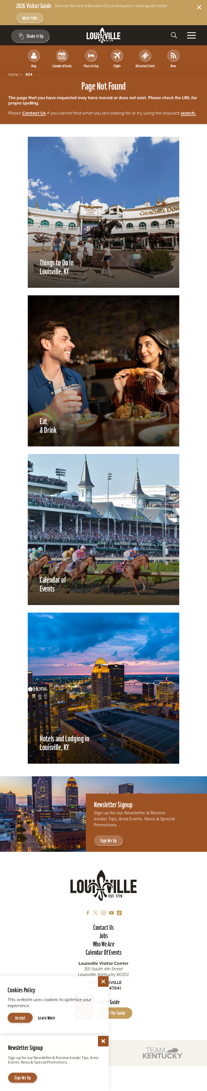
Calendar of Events (62, 66)
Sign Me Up (108, 840)
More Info (29, 18)
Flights (117, 66)
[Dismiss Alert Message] (199, 7)
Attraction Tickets (145, 66)
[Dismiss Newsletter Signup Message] (103, 1041)
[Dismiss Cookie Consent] (103, 981)
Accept (20, 1017)
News (173, 66)
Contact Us (34, 113)
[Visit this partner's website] (162, 1052)
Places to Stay (91, 66)
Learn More (46, 1017)
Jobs (103, 936)
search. (188, 113)
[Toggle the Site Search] (174, 35)
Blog (33, 66)
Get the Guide (115, 1013)
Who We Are (103, 944)
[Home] (103, 35)
